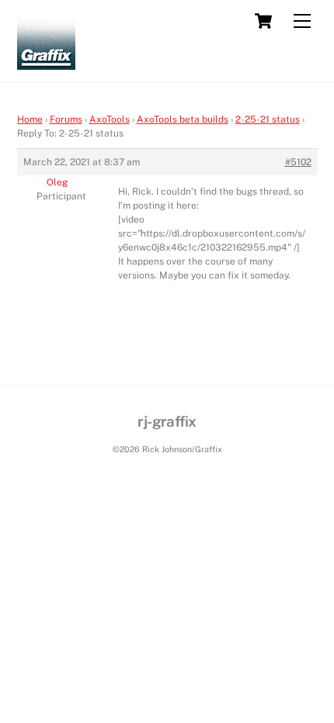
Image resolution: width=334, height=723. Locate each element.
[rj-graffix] (46, 63)
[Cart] (263, 20)
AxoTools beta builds (182, 119)
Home (30, 119)
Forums (66, 119)
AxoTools (109, 119)
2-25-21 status (267, 119)
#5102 (298, 162)
